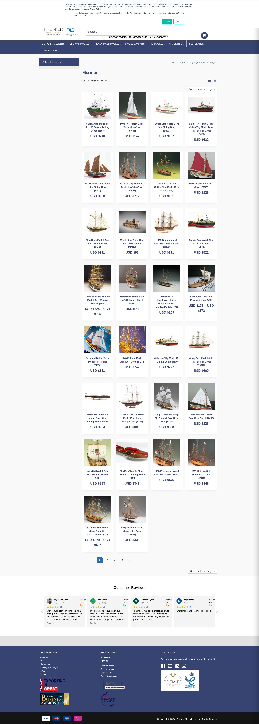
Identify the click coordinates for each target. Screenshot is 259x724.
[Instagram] (184, 665)
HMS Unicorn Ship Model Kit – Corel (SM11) (201, 474)
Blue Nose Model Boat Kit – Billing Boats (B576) (97, 243)
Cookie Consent (107, 665)
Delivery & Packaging (49, 667)
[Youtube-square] (170, 665)
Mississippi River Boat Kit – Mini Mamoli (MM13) (132, 243)
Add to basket (96, 145)
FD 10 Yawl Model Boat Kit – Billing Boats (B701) (97, 187)
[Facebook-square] (163, 665)
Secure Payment (108, 669)
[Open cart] (204, 35)
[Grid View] (209, 81)
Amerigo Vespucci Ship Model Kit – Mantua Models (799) (97, 300)
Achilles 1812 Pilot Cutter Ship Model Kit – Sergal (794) (166, 187)
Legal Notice (106, 672)
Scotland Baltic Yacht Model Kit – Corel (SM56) (97, 361)
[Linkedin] (177, 665)
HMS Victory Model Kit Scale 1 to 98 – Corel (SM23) (132, 187)
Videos (43, 674)
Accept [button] (167, 22)
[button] (217, 612)
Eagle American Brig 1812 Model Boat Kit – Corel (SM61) (166, 418)
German (204, 62)
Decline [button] (178, 22)
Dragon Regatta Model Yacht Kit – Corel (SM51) (132, 127)
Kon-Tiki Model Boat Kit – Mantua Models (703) (97, 474)
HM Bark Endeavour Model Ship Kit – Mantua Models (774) (97, 531)
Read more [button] (52, 623)
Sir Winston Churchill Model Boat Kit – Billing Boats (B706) (132, 418)
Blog (42, 660)
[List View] (215, 81)
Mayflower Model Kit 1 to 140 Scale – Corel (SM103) (132, 300)
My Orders (105, 657)
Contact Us (45, 664)
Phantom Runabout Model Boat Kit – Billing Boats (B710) (97, 418)
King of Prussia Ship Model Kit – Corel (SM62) (132, 531)
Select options (200, 320)
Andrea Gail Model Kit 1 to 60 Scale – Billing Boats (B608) (97, 127)
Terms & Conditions (109, 676)
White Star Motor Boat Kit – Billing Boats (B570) (167, 127)
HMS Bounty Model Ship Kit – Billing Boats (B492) (166, 243)
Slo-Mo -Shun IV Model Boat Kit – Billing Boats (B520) (132, 474)
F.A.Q (42, 671)
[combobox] (127, 32)
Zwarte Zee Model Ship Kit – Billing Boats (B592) (201, 243)
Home (175, 62)
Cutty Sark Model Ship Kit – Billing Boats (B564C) (201, 361)
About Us (44, 657)
